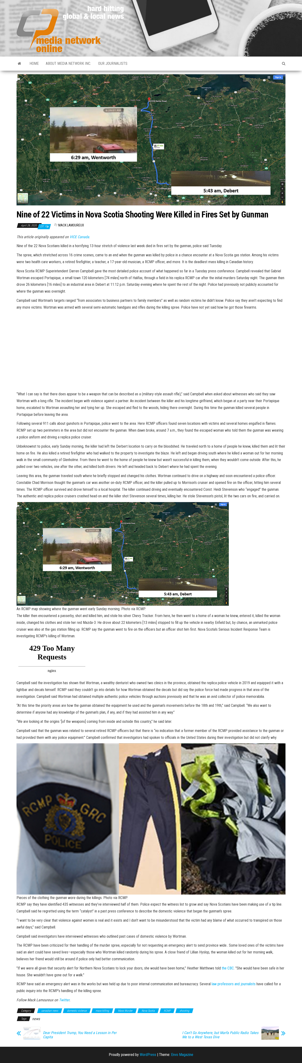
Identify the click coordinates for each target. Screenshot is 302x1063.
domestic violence (77, 1010)
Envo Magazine (182, 1054)
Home (34, 63)
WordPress (148, 1054)
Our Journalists (112, 63)
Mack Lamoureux (71, 225)
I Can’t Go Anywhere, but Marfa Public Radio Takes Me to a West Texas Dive (220, 1035)
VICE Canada (79, 237)
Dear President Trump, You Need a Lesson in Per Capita (80, 1035)
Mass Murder (125, 1010)
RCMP (167, 1010)
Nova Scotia (148, 1010)
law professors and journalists (233, 984)
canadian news (49, 1010)
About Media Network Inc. (68, 63)
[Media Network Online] (19, 64)
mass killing (102, 1010)
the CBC (228, 968)
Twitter (64, 1000)
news (36, 1019)
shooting (184, 1010)
